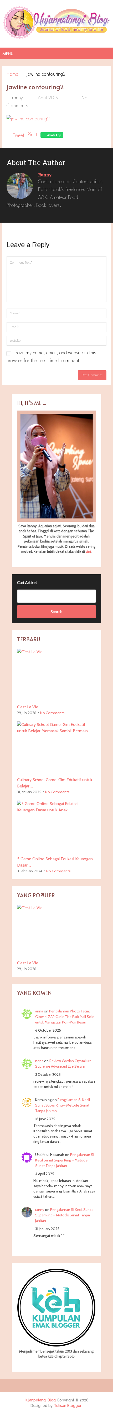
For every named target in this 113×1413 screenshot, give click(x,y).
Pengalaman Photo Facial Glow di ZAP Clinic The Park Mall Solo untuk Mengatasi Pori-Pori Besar (65, 1017)
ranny (17, 98)
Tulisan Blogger (67, 1406)
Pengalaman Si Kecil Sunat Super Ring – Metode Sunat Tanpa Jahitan (62, 1105)
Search (56, 612)
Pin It (32, 134)
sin (88, 551)
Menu (7, 53)
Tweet (18, 135)
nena (39, 1060)
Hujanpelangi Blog (40, 1400)
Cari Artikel (27, 582)
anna (39, 1011)
